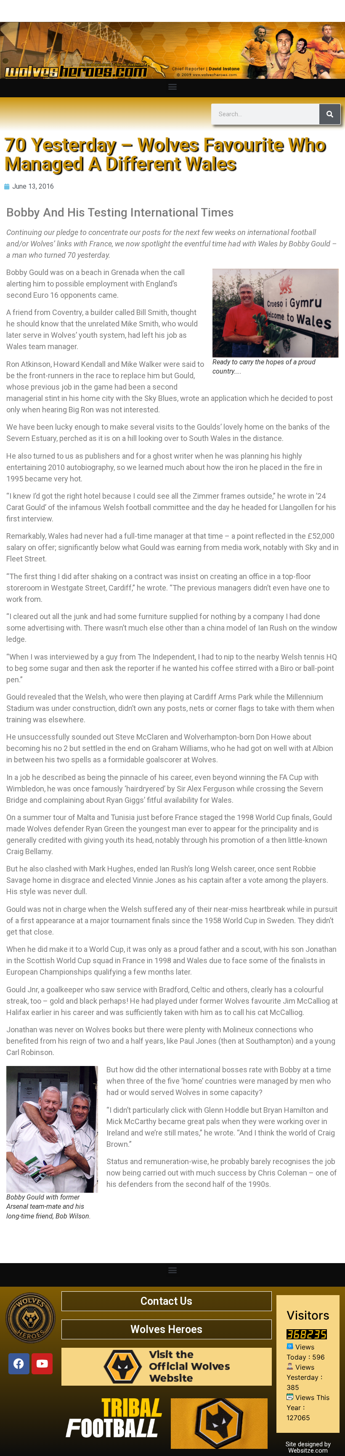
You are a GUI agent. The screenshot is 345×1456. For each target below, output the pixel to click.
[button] (173, 86)
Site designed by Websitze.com (308, 1447)
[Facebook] (18, 1363)
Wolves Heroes (166, 1329)
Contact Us (166, 1301)
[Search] (329, 114)
